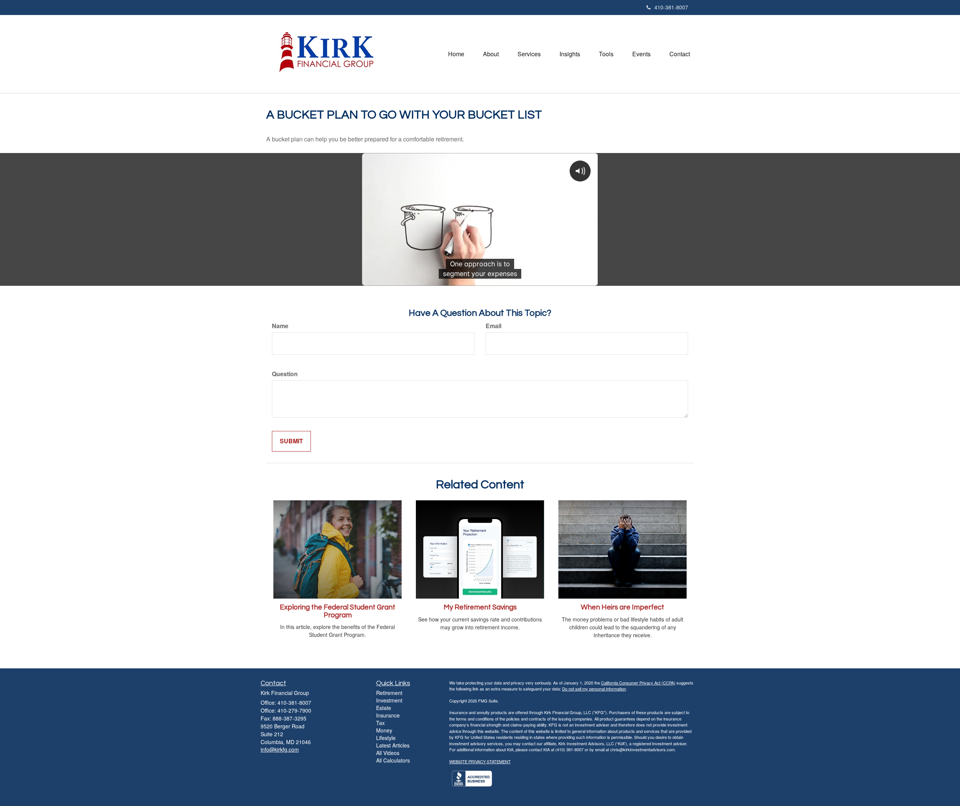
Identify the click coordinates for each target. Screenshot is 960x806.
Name (280, 326)
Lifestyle (386, 737)
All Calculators (393, 760)
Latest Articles (393, 745)
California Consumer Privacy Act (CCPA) (638, 683)
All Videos (387, 752)
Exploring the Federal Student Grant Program (337, 611)
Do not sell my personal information (594, 689)
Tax (380, 722)
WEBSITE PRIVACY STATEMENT (480, 761)
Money (384, 730)
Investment (389, 700)
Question (285, 374)
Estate (383, 707)
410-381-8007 (671, 7)
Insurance (388, 715)
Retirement (389, 692)
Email (493, 326)
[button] (491, 54)
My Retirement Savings (480, 607)
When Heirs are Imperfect (622, 607)
